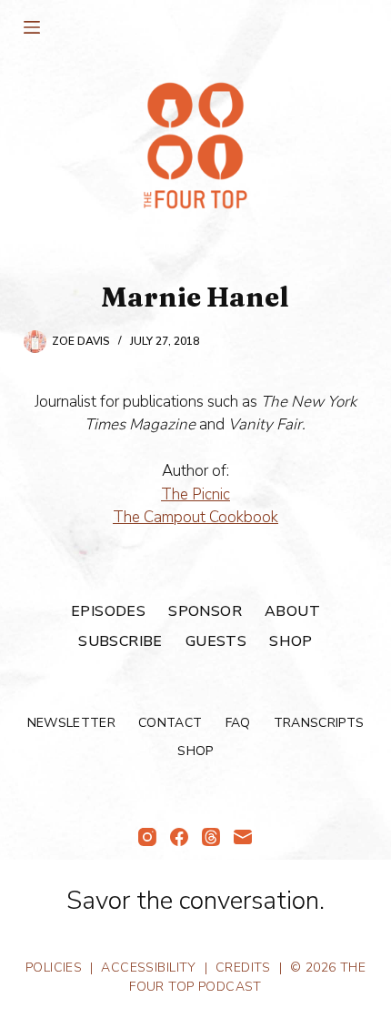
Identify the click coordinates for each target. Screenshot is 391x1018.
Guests (215, 641)
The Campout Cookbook (195, 517)
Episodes (108, 611)
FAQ (238, 723)
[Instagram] (147, 837)
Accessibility (148, 967)
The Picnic (195, 494)
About (292, 611)
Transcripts (319, 723)
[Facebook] (179, 837)
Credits (243, 967)
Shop (291, 641)
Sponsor (205, 611)
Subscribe (120, 641)
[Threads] (211, 837)
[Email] (243, 837)
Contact (170, 723)
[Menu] (32, 27)
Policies (53, 967)
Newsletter (71, 723)
